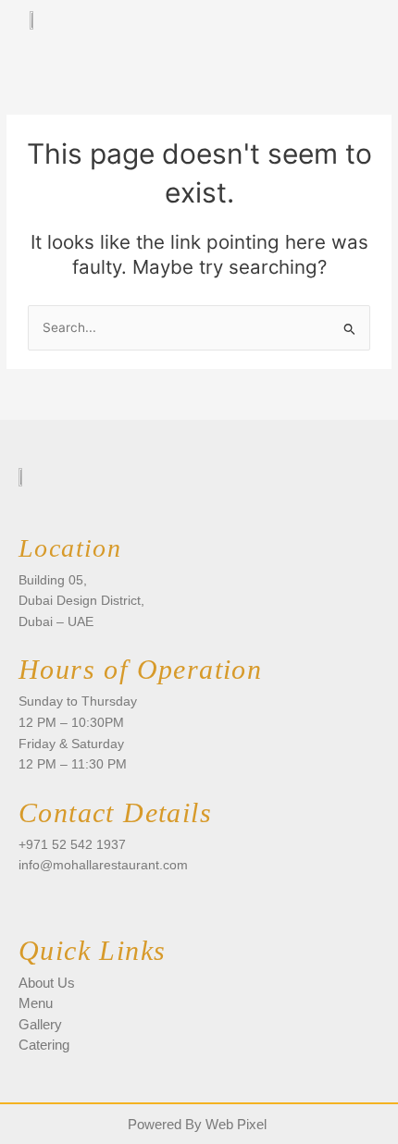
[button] (343, 32)
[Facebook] (32, 900)
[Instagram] (65, 900)
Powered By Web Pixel (197, 1124)
